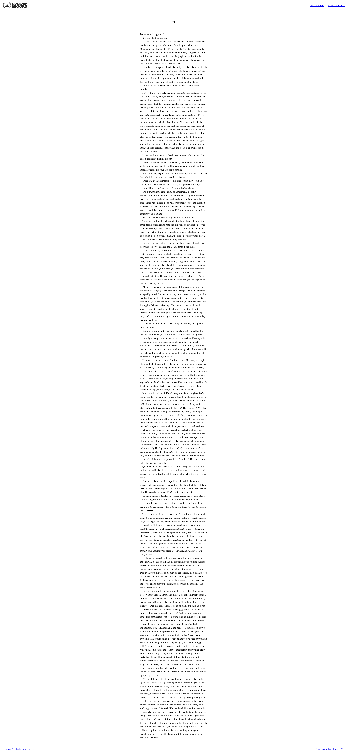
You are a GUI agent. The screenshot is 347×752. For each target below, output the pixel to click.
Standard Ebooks (14, 5)
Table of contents (336, 5)
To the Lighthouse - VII (330, 749)
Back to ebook (317, 5)
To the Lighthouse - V (18, 749)
